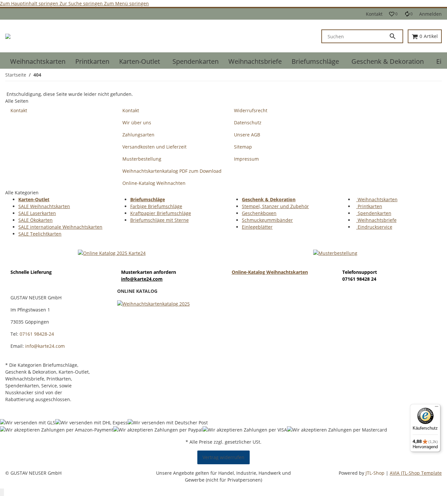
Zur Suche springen (82, 3)
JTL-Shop (376, 473)
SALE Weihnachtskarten (44, 206)
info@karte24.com (142, 279)
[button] (393, 14)
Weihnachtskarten (377, 199)
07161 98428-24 (37, 334)
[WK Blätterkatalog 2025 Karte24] (153, 303)
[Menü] (436, 408)
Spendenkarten (373, 213)
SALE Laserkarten (37, 213)
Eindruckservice (374, 227)
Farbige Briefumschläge (156, 206)
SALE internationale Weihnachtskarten (60, 227)
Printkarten (369, 206)
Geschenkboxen (259, 213)
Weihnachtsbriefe (376, 220)
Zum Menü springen (126, 3)
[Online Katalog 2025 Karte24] (112, 252)
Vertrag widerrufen (223, 457)
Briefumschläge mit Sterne (159, 220)
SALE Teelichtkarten (40, 234)
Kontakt (374, 14)
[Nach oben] (2, 492)
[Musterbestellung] (335, 252)
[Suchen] (395, 36)
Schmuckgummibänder (267, 220)
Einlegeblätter (257, 227)
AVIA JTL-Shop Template (416, 473)
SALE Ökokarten (35, 220)
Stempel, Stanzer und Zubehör (275, 206)
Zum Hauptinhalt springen (30, 3)
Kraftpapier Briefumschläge (160, 213)
